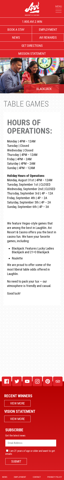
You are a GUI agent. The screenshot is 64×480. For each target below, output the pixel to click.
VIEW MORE (17, 403)
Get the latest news (15, 435)
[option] (32, 76)
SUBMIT (16, 461)
